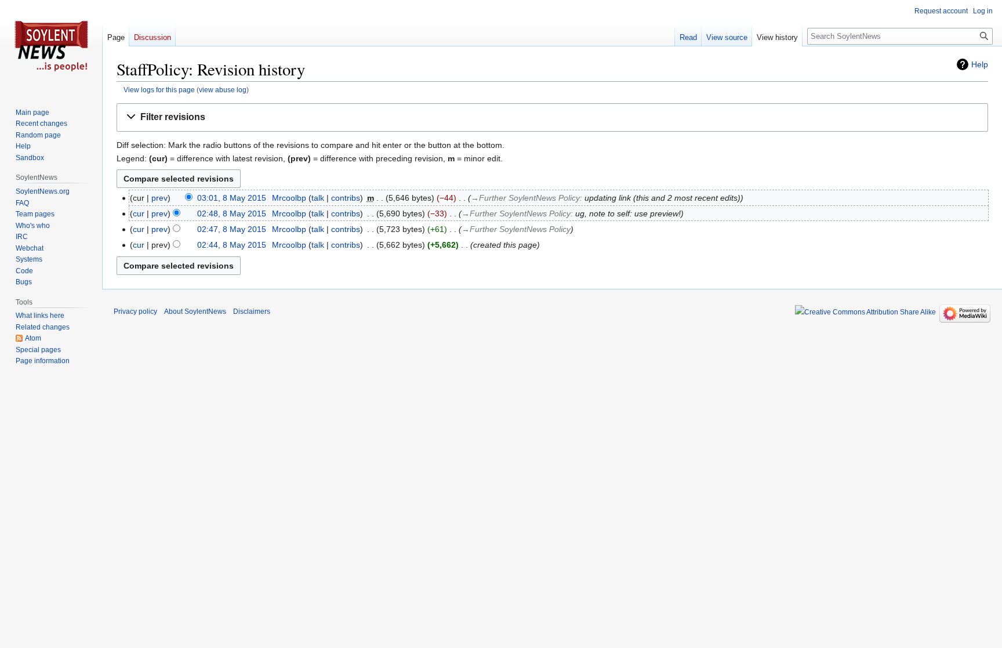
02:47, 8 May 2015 (231, 229)
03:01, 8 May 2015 (231, 197)
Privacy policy (135, 311)
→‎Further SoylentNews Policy (525, 197)
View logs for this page (159, 89)
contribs (345, 197)
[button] (552, 117)
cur (138, 213)
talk (317, 197)
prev (159, 197)
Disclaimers (251, 311)
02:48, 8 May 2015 (231, 213)
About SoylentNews (195, 311)
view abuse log (222, 89)
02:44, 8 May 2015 (231, 244)
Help (979, 64)
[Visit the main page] (51, 46)
